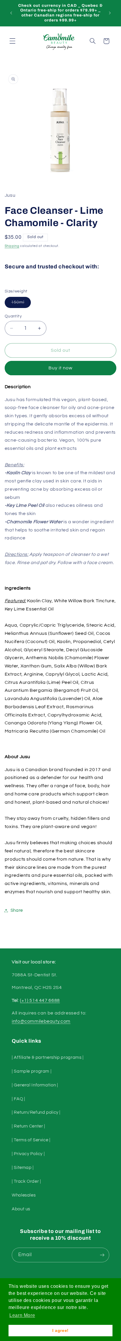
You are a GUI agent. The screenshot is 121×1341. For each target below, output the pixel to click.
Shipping (12, 246)
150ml (21, 304)
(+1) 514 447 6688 (40, 1000)
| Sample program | (31, 1071)
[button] (12, 41)
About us (21, 1209)
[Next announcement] (109, 12)
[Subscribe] (102, 1255)
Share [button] (17, 910)
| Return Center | (28, 1126)
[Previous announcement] (11, 12)
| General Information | (35, 1085)
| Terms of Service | (31, 1140)
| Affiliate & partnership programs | (48, 1057)
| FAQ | (18, 1099)
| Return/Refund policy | (36, 1112)
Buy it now (60, 368)
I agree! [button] (60, 1330)
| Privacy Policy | (28, 1154)
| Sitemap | (23, 1167)
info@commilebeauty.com (41, 1021)
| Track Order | (26, 1181)
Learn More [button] (22, 1315)
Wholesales (24, 1195)
